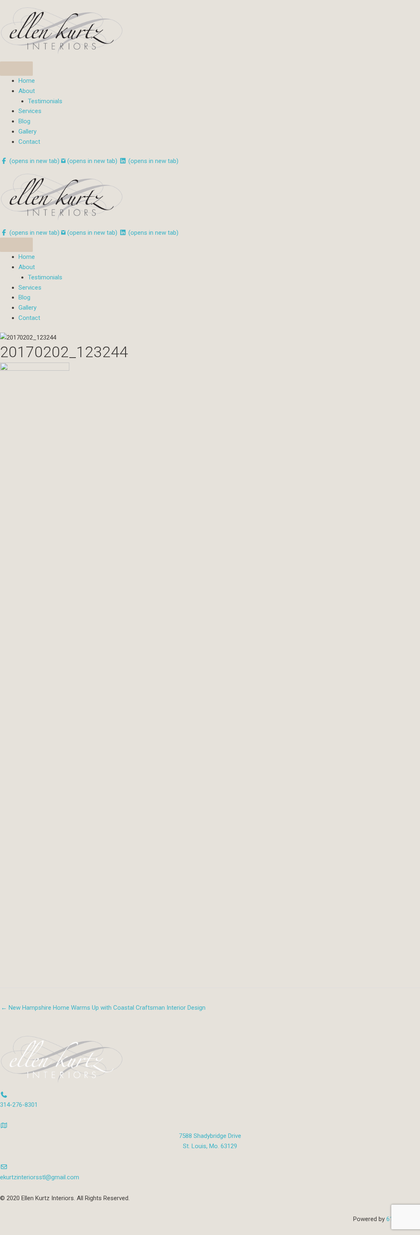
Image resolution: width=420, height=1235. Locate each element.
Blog (24, 121)
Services (29, 111)
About (26, 91)
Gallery (27, 131)
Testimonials (45, 101)
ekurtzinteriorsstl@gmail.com (39, 1177)
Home (26, 80)
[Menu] (16, 68)
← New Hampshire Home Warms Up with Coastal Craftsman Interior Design (103, 1007)
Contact (29, 141)
